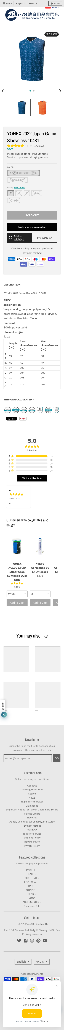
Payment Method (32, 825)
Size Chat (32, 817)
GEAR (31, 894)
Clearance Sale (32, 906)
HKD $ (31, 3)
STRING (30, 890)
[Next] (60, 91)
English (19, 3)
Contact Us (42, 924)
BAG (30, 886)
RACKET (30, 870)
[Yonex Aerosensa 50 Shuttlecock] (40, 546)
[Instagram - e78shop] (32, 940)
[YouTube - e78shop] (45, 940)
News (32, 797)
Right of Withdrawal (32, 801)
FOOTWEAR (30, 882)
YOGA (32, 898)
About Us (32, 785)
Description (12, 284)
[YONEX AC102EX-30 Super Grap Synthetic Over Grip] (17, 546)
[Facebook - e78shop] (25, 940)
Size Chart (19, 187)
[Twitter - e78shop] (19, 940)
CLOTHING (31, 878)
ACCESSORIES (31, 902)
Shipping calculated (18, 399)
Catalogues (32, 805)
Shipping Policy (32, 837)
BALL (31, 874)
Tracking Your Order (32, 789)
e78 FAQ (32, 829)
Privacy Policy (32, 845)
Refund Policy (32, 841)
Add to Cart (17, 602)
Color (10, 167)
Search (32, 793)
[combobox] (17, 594)
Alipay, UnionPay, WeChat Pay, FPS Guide (32, 821)
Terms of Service (32, 833)
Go (57, 758)
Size (16, 187)
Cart (57, 3)
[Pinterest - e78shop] (38, 940)
